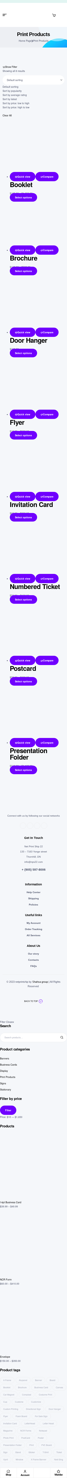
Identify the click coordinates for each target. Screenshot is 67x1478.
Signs (3, 1083)
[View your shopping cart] (54, 15)
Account (25, 1475)
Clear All (7, 115)
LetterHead (30, 1423)
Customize (36, 1401)
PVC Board (46, 1445)
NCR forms (25, 1430)
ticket (59, 1452)
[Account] (25, 1471)
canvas (59, 1387)
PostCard (25, 1437)
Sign (5, 1452)
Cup (5, 1401)
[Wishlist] (58, 1471)
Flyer (17, 422)
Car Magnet (8, 1394)
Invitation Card (31, 504)
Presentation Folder (28, 754)
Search (62, 1037)
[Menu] (6, 15)
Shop (8, 1474)
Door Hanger (28, 340)
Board (52, 1380)
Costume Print (45, 1394)
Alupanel (23, 1380)
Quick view (23, 176)
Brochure (23, 258)
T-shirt (46, 1452)
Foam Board (21, 1416)
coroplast (26, 1394)
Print (31, 1445)
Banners (4, 1058)
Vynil (5, 1459)
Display (4, 1070)
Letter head (48, 1423)
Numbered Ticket (35, 586)
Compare (48, 176)
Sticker (32, 1452)
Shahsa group (40, 981)
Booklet (21, 184)
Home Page (25, 40)
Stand (18, 1452)
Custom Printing (10, 1408)
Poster (41, 1437)
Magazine (8, 1430)
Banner (38, 1380)
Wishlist (58, 1474)
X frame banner (38, 1459)
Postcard (23, 668)
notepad (43, 1430)
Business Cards (8, 1064)
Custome (19, 1401)
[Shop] (8, 1471)
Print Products (7, 1077)
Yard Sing (58, 1459)
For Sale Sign (41, 1416)
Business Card (41, 1387)
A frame (7, 1380)
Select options (23, 197)
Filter (8, 1110)
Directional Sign (33, 1408)
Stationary (5, 1089)
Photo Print (8, 1437)
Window (19, 1459)
